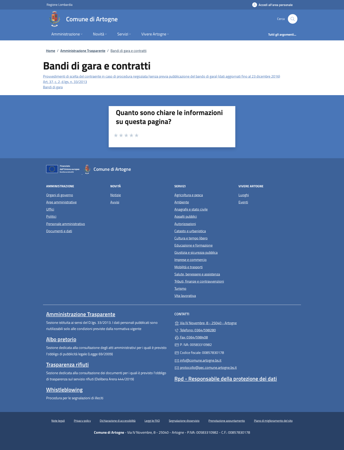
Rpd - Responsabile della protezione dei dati (225, 378)
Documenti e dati (59, 231)
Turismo (180, 288)
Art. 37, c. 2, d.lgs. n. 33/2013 (65, 81)
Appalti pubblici (185, 216)
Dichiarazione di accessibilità (118, 420)
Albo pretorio (61, 339)
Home (50, 50)
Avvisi (114, 202)
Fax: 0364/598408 (193, 337)
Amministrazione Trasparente (82, 50)
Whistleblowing (64, 389)
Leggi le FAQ (152, 420)
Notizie (115, 195)
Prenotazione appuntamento (226, 420)
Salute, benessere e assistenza (197, 274)
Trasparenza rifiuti (67, 364)
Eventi (243, 202)
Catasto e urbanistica (190, 231)
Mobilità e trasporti (188, 267)
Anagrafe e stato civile (191, 209)
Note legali (58, 420)
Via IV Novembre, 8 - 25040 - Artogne (226, 322)
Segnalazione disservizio (184, 420)
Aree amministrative (61, 202)
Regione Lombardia (59, 4)
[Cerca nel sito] (292, 19)
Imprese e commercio (190, 259)
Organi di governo (59, 195)
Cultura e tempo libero (191, 238)
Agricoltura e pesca (188, 195)
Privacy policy (82, 420)
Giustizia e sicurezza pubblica (196, 252)
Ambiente (181, 202)
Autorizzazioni (185, 223)
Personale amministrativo (65, 223)
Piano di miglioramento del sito (273, 420)
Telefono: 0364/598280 (197, 330)
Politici (51, 216)
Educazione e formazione (193, 245)
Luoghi (243, 195)
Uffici (50, 209)
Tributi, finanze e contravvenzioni (199, 281)
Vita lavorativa (185, 295)
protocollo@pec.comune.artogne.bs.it (208, 367)
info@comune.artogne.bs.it (200, 360)
